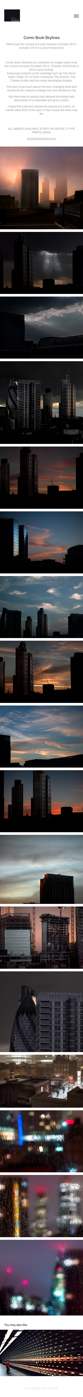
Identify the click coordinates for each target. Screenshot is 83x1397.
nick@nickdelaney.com (41, 138)
